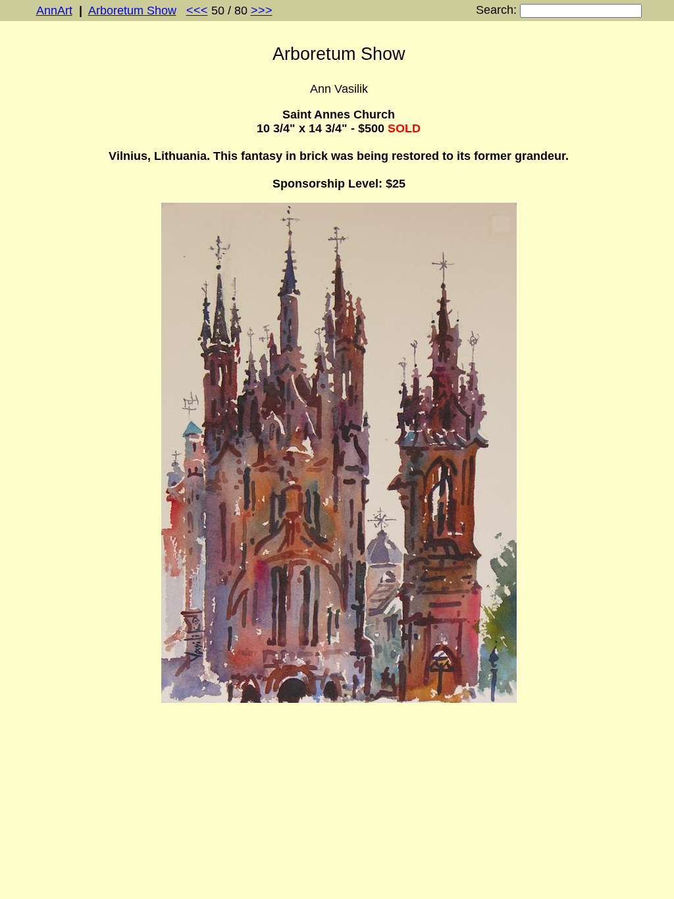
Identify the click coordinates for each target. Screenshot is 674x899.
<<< (197, 10)
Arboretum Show (132, 10)
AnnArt (54, 10)
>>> (261, 10)
